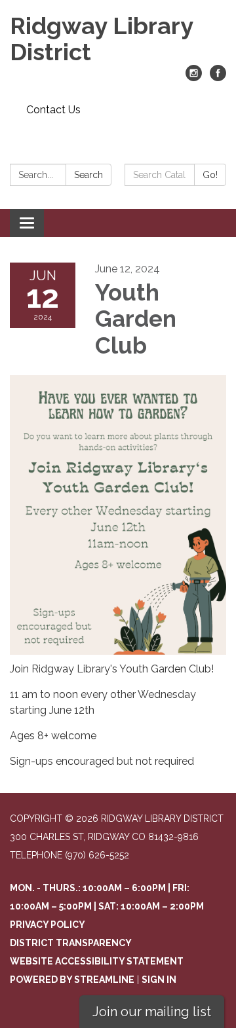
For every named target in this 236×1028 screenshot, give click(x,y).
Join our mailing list (151, 1011)
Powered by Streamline (72, 979)
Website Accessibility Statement (97, 961)
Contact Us (53, 109)
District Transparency (71, 943)
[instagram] (194, 77)
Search (88, 175)
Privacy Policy (47, 924)
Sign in (159, 979)
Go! (210, 175)
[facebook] (218, 77)
